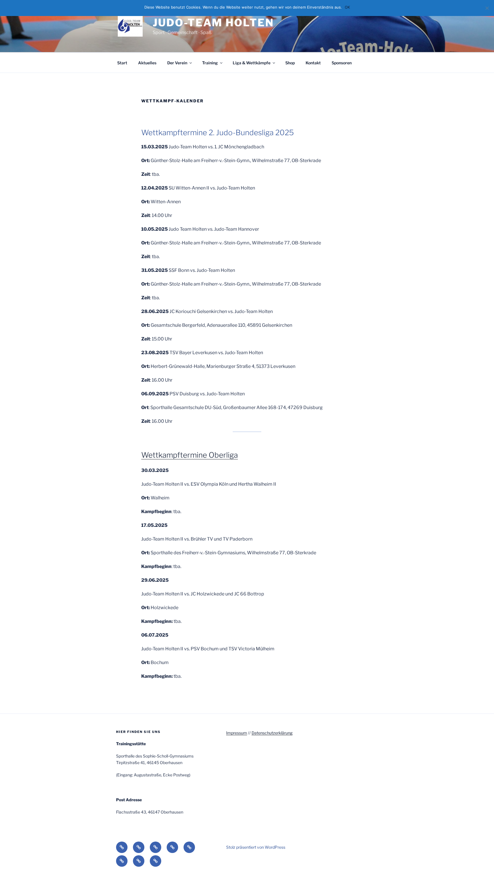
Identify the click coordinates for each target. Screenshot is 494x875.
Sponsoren (342, 62)
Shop (290, 62)
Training (210, 62)
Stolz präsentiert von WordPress (255, 847)
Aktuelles (147, 62)
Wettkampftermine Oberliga (189, 455)
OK (347, 7)
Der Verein (177, 62)
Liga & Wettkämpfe (251, 62)
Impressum (236, 732)
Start (122, 62)
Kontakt (313, 62)
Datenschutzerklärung (272, 732)
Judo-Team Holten (213, 22)
